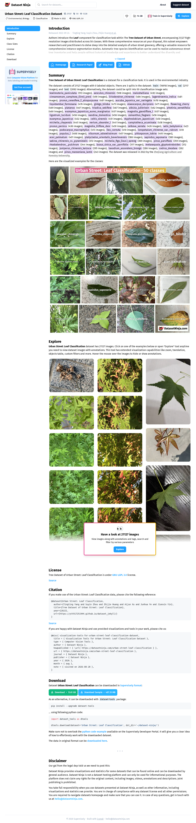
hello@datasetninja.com (69, 798)
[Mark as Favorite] (127, 16)
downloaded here (97, 740)
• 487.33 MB (99, 692)
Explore (10, 38)
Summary (11, 33)
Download (12, 59)
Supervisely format (131, 685)
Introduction (13, 28)
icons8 (100, 819)
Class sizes (12, 44)
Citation (10, 54)
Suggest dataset (181, 5)
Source (52, 580)
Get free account (22, 87)
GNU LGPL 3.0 (119, 575)
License (10, 49)
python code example (94, 731)
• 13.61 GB (65, 692)
